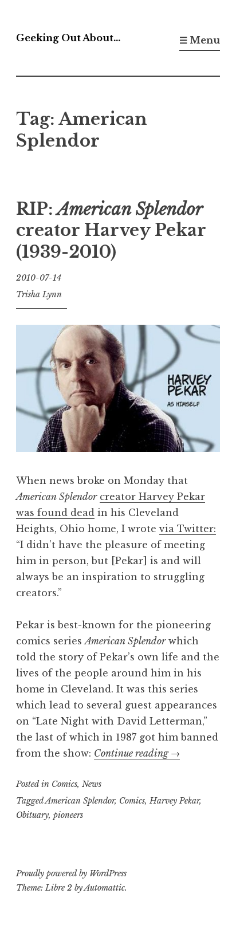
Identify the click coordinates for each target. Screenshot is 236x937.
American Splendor (80, 801)
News (91, 784)
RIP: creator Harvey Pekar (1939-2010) (111, 230)
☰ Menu (199, 40)
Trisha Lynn (39, 294)
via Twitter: (187, 528)
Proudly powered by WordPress (71, 873)
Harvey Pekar (174, 801)
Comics (64, 784)
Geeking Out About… (68, 38)
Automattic (104, 888)
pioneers (68, 815)
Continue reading (137, 753)
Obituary (32, 815)
